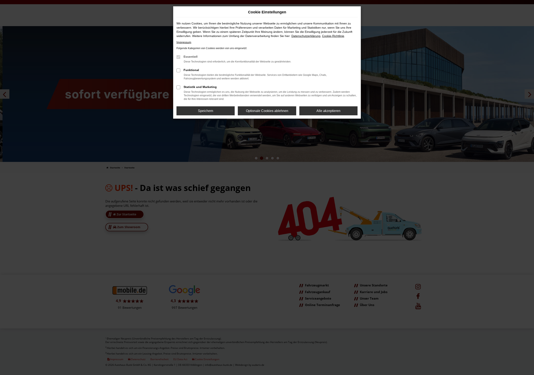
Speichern (205, 111)
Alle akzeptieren (328, 111)
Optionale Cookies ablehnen (267, 111)
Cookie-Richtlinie (333, 36)
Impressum (183, 42)
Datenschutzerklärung (305, 36)
